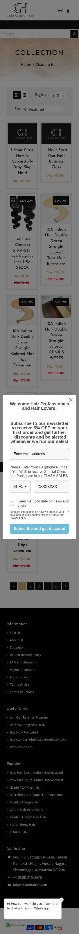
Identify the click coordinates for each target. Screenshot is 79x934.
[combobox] (20, 487)
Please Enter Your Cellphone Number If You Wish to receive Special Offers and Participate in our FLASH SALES (39, 471)
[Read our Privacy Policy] (68, 512)
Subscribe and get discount (39, 528)
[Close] (71, 400)
